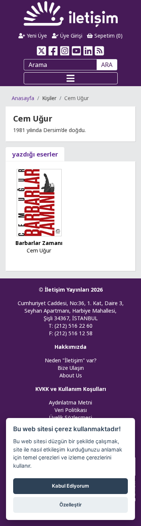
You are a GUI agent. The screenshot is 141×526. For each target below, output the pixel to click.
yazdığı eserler (35, 154)
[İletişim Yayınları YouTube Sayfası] (76, 51)
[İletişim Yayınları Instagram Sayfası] (65, 51)
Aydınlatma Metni (70, 402)
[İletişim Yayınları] (71, 13)
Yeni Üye (36, 35)
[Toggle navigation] (71, 78)
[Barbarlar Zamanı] (39, 201)
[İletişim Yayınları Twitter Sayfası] (41, 51)
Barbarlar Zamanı (38, 242)
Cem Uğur (39, 250)
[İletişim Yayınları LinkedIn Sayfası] (88, 51)
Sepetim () (108, 35)
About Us (70, 375)
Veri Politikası (71, 410)
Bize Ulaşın (71, 367)
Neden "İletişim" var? (71, 360)
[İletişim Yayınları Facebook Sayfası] (53, 51)
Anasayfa (23, 98)
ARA (106, 65)
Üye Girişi (70, 35)
